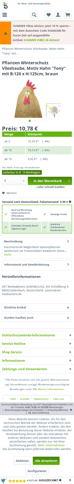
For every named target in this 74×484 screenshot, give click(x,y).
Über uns (58, 399)
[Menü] (5, 15)
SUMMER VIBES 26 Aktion (41, 40)
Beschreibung (13, 241)
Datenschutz (41, 399)
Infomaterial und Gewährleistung (26, 264)
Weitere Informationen (51, 389)
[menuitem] (5, 15)
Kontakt (25, 399)
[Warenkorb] (68, 15)
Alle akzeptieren (46, 461)
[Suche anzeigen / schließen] (34, 15)
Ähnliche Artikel (15, 307)
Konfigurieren (37, 471)
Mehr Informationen (51, 445)
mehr (7, 254)
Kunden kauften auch (18, 317)
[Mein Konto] (58, 15)
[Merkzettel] (48, 15)
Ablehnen (22, 461)
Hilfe (13, 399)
